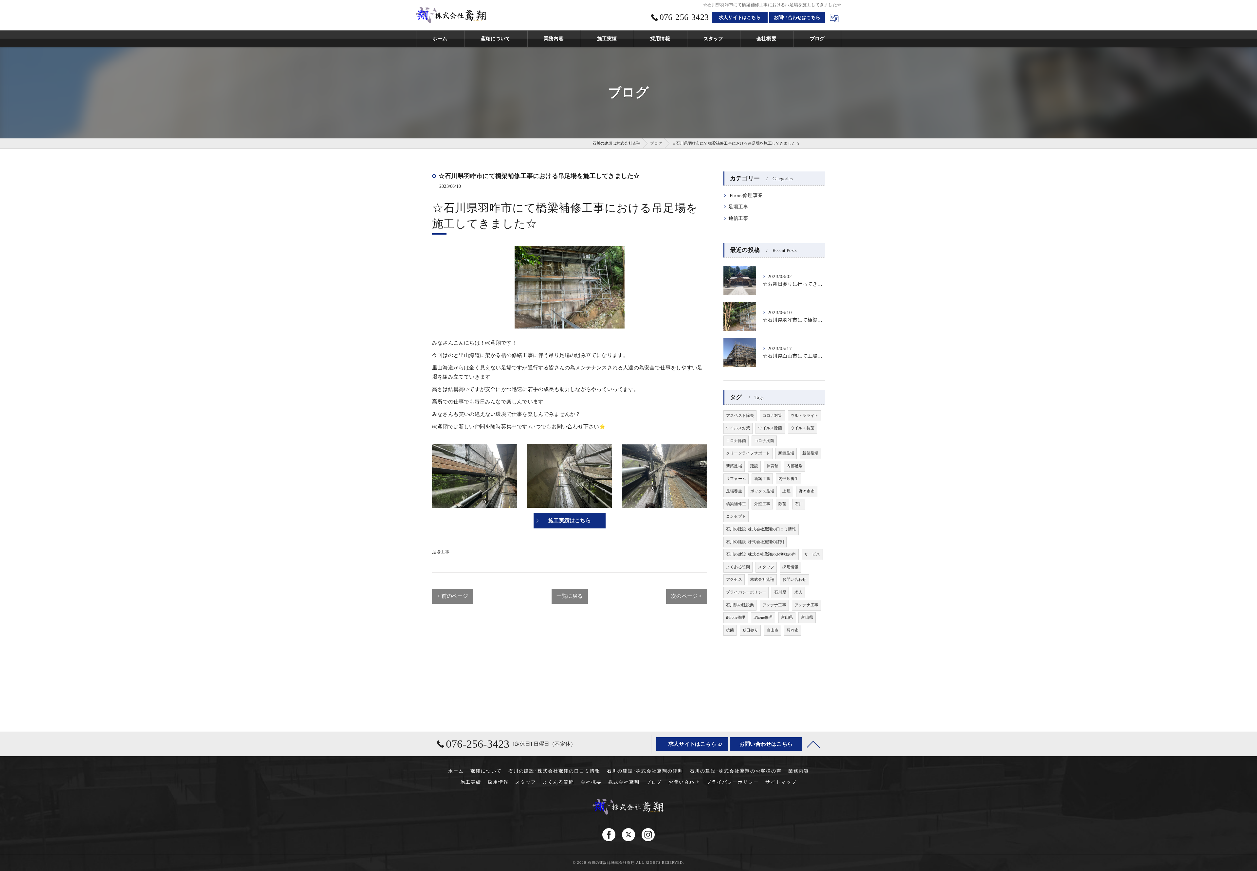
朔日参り (750, 630)
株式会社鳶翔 (762, 579)
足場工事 (440, 551)
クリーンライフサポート (748, 453)
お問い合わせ (794, 579)
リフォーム (736, 478)
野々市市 (807, 491)
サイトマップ (781, 782)
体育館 (773, 466)
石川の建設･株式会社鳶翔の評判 (755, 542)
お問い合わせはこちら (797, 17)
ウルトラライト (804, 415)
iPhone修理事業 (745, 195)
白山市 (773, 630)
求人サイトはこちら (740, 17)
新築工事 (762, 478)
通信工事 (738, 218)
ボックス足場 (762, 491)
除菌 (782, 504)
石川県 (780, 592)
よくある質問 (738, 567)
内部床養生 (788, 478)
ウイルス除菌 (770, 428)
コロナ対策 (772, 415)
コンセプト (736, 516)
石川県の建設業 (740, 605)
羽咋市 (793, 630)
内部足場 (795, 466)
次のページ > (686, 596)
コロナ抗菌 (764, 440)
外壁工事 (762, 504)
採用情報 (790, 567)
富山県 (787, 617)
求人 (798, 592)
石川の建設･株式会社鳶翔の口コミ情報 (761, 529)
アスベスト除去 (740, 415)
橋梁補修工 (736, 504)
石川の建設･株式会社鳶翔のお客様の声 (761, 554)
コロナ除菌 (736, 440)
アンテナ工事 (774, 605)
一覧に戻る (569, 596)
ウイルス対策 (738, 428)
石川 (799, 504)
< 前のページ (452, 596)
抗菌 (730, 630)
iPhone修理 (735, 617)
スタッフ (766, 567)
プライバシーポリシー (746, 592)
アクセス (734, 579)
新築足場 (786, 453)
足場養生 (734, 491)
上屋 (786, 491)
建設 (754, 466)
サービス (812, 554)
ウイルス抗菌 (802, 428)
